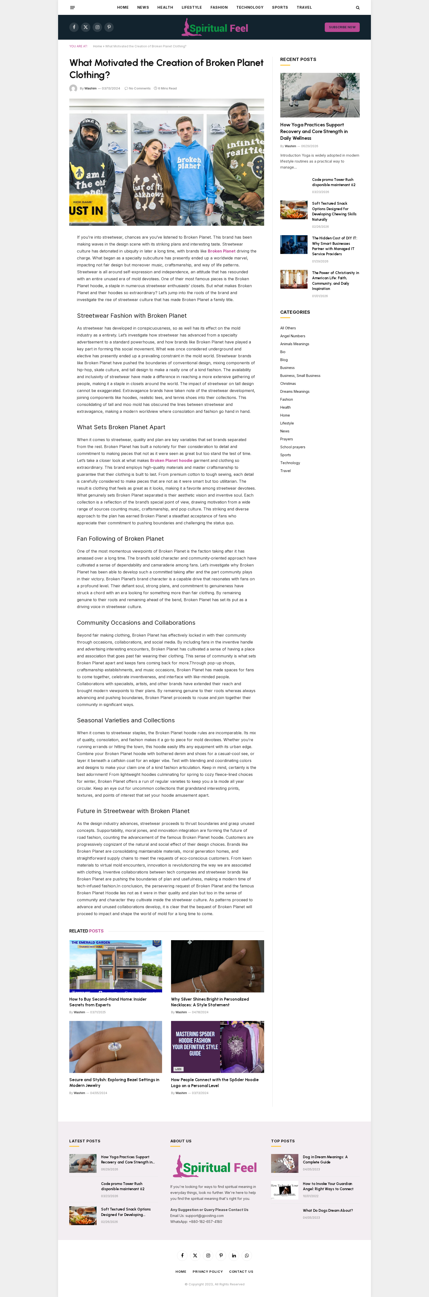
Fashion (219, 7)
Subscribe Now (342, 27)
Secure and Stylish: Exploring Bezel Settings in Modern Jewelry (114, 1082)
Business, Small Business (300, 375)
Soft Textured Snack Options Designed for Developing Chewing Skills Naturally (334, 211)
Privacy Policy (208, 1271)
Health (165, 7)
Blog (284, 360)
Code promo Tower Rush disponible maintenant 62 (333, 182)
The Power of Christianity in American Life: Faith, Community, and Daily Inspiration (335, 281)
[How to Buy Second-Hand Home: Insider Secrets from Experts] (115, 966)
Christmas (288, 383)
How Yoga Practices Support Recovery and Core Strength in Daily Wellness (314, 131)
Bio (283, 352)
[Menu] (72, 7)
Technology (250, 7)
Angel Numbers (292, 336)
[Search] (357, 7)
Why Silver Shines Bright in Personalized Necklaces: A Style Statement (210, 1002)
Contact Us (241, 1271)
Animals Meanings (294, 344)
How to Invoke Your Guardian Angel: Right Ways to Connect (328, 1186)
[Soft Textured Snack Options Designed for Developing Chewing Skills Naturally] (294, 209)
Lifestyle (192, 7)
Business (287, 368)
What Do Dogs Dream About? (328, 1210)
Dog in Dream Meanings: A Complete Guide (325, 1159)
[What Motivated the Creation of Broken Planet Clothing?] (166, 162)
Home (123, 7)
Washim (90, 88)
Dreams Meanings (295, 391)
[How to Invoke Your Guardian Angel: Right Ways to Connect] (284, 1190)
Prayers (286, 439)
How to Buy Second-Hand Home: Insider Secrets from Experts (108, 1002)
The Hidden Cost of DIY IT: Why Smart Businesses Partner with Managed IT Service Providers (334, 246)
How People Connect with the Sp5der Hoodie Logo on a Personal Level (214, 1082)
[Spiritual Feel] (214, 27)
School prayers (292, 447)
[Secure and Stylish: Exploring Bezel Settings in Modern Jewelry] (115, 1047)
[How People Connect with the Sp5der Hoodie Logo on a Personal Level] (217, 1047)
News (143, 7)
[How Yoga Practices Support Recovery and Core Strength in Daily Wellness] (320, 95)
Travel (304, 7)
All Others (288, 328)
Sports (280, 7)
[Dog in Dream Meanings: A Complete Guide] (284, 1163)
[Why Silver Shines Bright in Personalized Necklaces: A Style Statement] (217, 966)
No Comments (140, 88)
